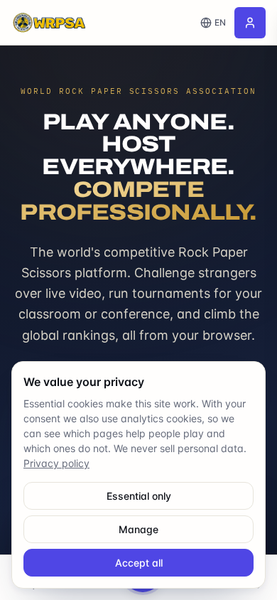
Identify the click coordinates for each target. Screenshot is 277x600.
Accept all (139, 563)
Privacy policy (56, 463)
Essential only (139, 496)
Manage (138, 529)
